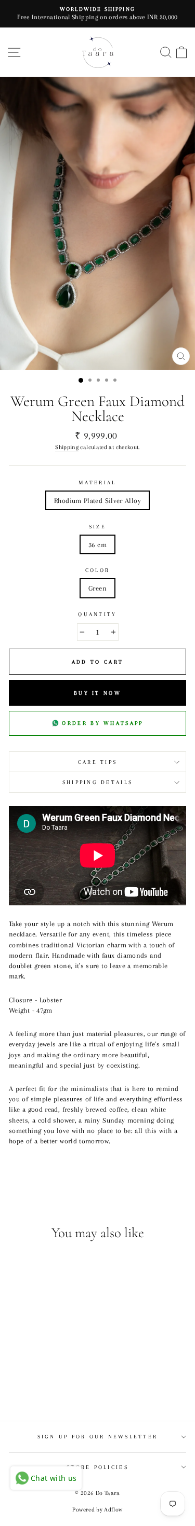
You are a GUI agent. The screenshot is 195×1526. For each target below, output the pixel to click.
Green (97, 588)
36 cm (97, 544)
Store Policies (97, 1467)
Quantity (97, 614)
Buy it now (97, 693)
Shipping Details (97, 782)
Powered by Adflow (97, 1509)
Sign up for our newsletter (97, 1436)
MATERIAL (97, 482)
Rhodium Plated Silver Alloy (97, 500)
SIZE (97, 526)
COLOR (97, 570)
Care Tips (97, 762)
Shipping (67, 447)
